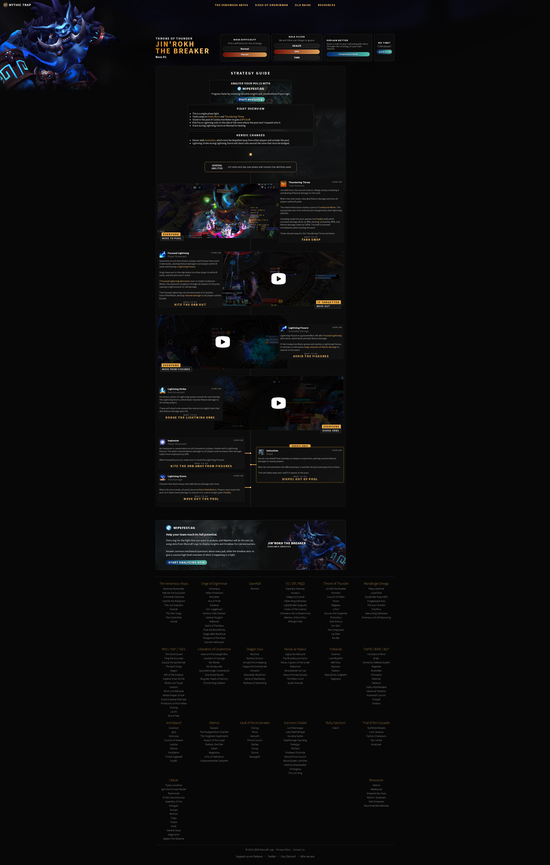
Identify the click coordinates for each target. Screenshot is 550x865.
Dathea (255, 744)
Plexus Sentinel (376, 588)
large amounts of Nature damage (320, 346)
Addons (376, 785)
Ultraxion (255, 670)
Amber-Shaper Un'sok (173, 695)
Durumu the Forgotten (335, 613)
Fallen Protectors (214, 592)
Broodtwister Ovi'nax (295, 670)
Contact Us (299, 849)
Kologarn (173, 805)
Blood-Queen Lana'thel (295, 760)
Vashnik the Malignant (173, 601)
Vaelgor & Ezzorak (295, 596)
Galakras (214, 605)
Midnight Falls (295, 621)
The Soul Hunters (376, 605)
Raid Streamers (376, 801)
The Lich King (295, 773)
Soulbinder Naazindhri (376, 596)
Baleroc (336, 670)
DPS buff (245, 119)
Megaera (335, 605)
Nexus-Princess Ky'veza (295, 674)
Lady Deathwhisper (295, 732)
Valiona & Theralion (376, 691)
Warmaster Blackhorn (255, 674)
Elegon (173, 670)
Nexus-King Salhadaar (376, 613)
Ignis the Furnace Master (173, 789)
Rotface (295, 748)
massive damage (193, 295)
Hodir (174, 826)
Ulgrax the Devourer (295, 654)
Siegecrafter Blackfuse (214, 634)
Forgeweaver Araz (376, 601)
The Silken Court (295, 678)
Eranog (255, 727)
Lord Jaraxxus (376, 732)
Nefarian (376, 683)
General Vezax (174, 830)
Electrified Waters (208, 489)
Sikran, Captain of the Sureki (295, 662)
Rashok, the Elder (214, 744)
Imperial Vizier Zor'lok (174, 678)
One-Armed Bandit (214, 674)
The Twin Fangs (173, 613)
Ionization (210, 140)
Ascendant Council (376, 695)
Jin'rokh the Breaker (336, 588)
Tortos (335, 601)
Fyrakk (173, 760)
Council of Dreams (173, 740)
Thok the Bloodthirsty (214, 629)
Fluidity (319, 218)
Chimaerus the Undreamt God (295, 613)
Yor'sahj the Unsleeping (254, 662)
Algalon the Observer (173, 838)
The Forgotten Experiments (214, 736)
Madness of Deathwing (254, 683)
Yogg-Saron (173, 834)
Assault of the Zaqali (214, 740)
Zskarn (214, 748)
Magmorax (214, 752)
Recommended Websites (376, 805)
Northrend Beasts (376, 727)
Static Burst (214, 116)
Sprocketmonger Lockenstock (214, 670)
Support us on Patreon (249, 856)
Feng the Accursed (173, 658)
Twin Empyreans (336, 629)
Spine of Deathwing (255, 678)
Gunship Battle (295, 736)
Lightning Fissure (186, 266)
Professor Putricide (295, 752)
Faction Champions (376, 736)
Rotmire (255, 588)
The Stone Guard (173, 654)
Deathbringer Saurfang (295, 740)
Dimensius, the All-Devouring (376, 617)
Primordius (335, 617)
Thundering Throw (234, 116)
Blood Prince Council (295, 756)
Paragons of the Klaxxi (214, 638)
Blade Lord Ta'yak (174, 683)
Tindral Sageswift (173, 756)
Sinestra (376, 703)
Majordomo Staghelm (336, 674)
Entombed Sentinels (174, 596)
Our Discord (288, 856)
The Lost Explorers (173, 605)
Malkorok (214, 621)
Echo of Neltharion (214, 756)
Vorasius (295, 592)
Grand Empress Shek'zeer (173, 699)
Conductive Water (327, 207)
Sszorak (174, 609)
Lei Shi (173, 711)
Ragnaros (336, 678)
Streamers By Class (376, 793)
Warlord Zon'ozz (254, 658)
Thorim (173, 822)
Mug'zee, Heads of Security (214, 678)
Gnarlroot (174, 727)
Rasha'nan (295, 666)
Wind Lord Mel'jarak (174, 691)
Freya (173, 818)
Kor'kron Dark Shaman (214, 613)
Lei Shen (335, 634)
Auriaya (174, 809)
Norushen (214, 596)
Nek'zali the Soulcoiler (173, 592)
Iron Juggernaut (214, 609)
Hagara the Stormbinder (254, 666)
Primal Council (254, 740)
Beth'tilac (336, 662)
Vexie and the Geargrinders (214, 654)
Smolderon (173, 752)
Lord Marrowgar (295, 727)
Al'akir (376, 658)
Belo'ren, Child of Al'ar (295, 617)
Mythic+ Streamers (376, 797)
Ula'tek (173, 621)
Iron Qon (335, 625)
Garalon (174, 687)
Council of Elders (335, 596)
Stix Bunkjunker (214, 666)
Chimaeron (376, 674)
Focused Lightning (333, 335)
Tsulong (174, 707)
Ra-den (335, 638)
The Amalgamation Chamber (214, 732)
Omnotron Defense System (376, 662)
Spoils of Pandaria (214, 625)
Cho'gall (376, 699)
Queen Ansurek (295, 683)
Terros (255, 732)
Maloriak (376, 678)
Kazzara (214, 727)
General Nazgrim (214, 617)
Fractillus (376, 609)
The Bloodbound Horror (295, 658)
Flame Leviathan (173, 785)
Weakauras (376, 789)
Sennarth (254, 736)
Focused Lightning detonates (175, 281)
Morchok (254, 654)
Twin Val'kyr (376, 740)
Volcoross (174, 736)
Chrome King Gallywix (214, 683)
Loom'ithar (376, 592)
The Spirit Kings (174, 666)
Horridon (335, 592)
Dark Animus (335, 621)
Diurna (254, 752)
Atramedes (376, 670)
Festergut (295, 744)
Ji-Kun (335, 609)
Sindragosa (295, 769)
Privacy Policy (283, 849)
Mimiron (174, 813)
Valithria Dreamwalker (295, 764)
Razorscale (173, 793)
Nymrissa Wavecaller (173, 588)
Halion (335, 727)
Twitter (272, 856)
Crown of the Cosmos (295, 609)
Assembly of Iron (173, 801)
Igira (173, 732)
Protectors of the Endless (174, 703)
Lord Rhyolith (336, 658)
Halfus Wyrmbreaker (376, 687)
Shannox (335, 654)
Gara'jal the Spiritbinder (174, 662)
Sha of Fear (173, 715)
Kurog (255, 748)
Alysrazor (335, 666)
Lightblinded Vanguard (295, 605)
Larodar (174, 744)
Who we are (307, 856)
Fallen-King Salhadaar (295, 601)
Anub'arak (376, 744)
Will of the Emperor (173, 674)
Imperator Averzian (295, 588)
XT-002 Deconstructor (174, 797)
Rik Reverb (214, 662)
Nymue (173, 748)
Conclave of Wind (376, 654)
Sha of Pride (214, 601)
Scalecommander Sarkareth (214, 760)
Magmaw (376, 666)
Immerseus (214, 588)
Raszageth (254, 756)
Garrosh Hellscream (214, 642)
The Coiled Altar (174, 617)
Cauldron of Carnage (214, 658)
